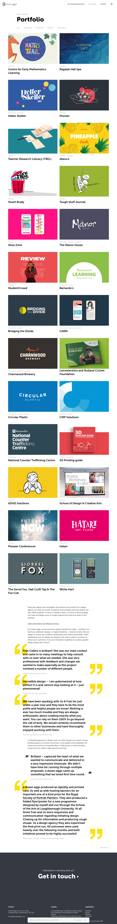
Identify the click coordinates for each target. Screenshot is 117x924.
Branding (28, 28)
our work (92, 4)
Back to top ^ (104, 847)
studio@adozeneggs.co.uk (16, 916)
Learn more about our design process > (43, 624)
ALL (18, 28)
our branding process (76, 4)
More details (78, 920)
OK (85, 920)
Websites (39, 28)
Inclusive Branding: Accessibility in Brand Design (66, 911)
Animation (62, 28)
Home (19, 14)
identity (63, 787)
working (47, 701)
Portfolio (25, 14)
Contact (103, 4)
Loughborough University (57, 808)
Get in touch (57, 876)
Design (50, 28)
